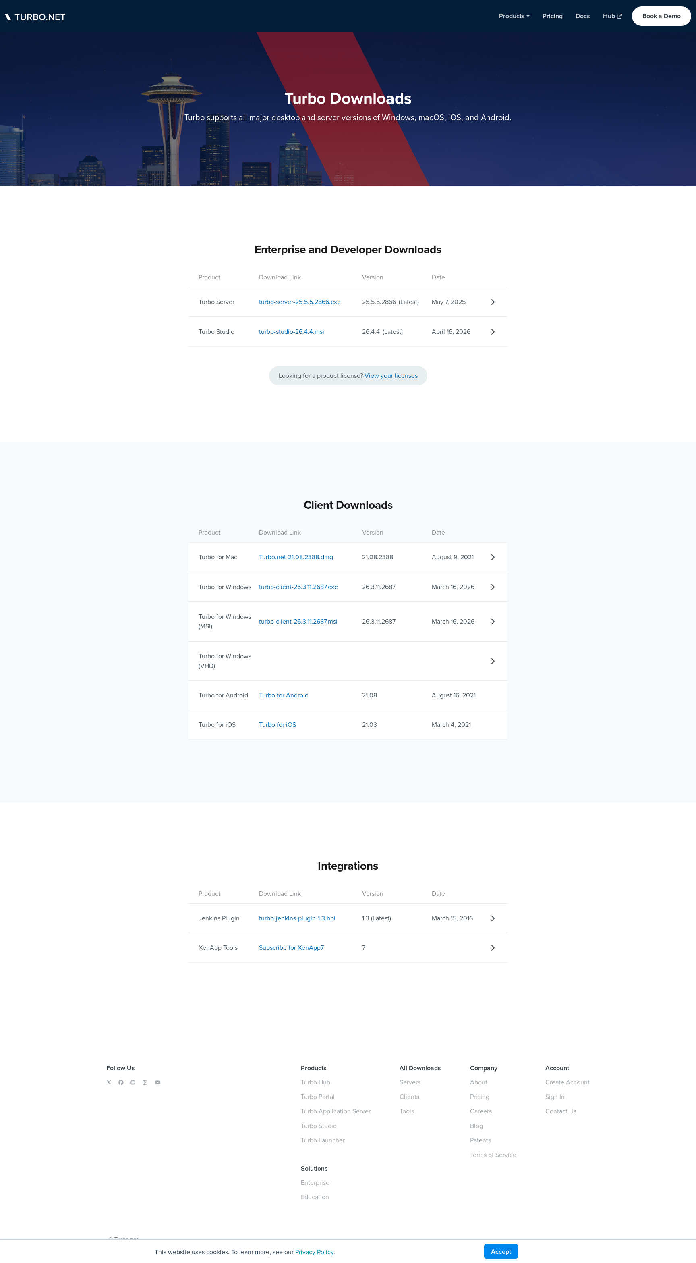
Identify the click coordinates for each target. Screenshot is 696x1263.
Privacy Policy (314, 1252)
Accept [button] (501, 1251)
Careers (481, 1111)
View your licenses (391, 375)
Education (315, 1197)
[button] (514, 16)
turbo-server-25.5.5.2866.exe (300, 301)
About (478, 1082)
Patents (480, 1140)
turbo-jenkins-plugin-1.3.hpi (297, 918)
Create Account (567, 1082)
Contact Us (560, 1111)
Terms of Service (493, 1154)
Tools (407, 1111)
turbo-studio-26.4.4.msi (291, 331)
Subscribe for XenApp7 (291, 947)
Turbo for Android (284, 695)
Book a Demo (661, 16)
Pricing (479, 1096)
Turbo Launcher (323, 1140)
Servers (410, 1082)
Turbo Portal (318, 1096)
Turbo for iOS (277, 724)
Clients (409, 1096)
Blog (476, 1125)
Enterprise (315, 1182)
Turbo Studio (319, 1125)
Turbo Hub (315, 1082)
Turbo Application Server (336, 1111)
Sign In (555, 1096)
